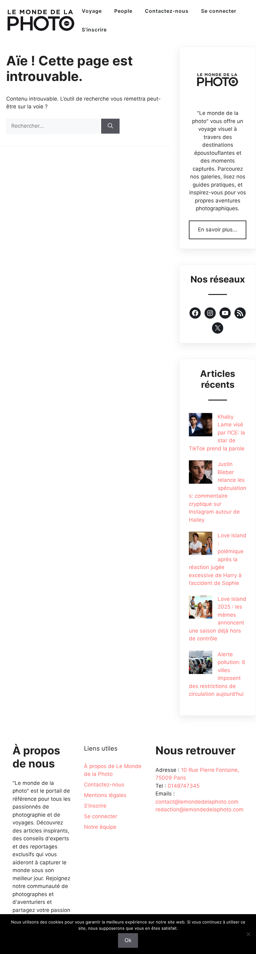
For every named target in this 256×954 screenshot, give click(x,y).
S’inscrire (94, 29)
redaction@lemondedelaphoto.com (199, 809)
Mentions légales (105, 795)
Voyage (92, 11)
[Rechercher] (110, 126)
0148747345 (183, 786)
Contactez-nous (167, 11)
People (123, 11)
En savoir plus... (217, 229)
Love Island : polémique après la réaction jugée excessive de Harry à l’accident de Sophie (217, 559)
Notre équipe (100, 827)
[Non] (248, 934)
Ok (128, 940)
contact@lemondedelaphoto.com (197, 802)
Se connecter (218, 11)
